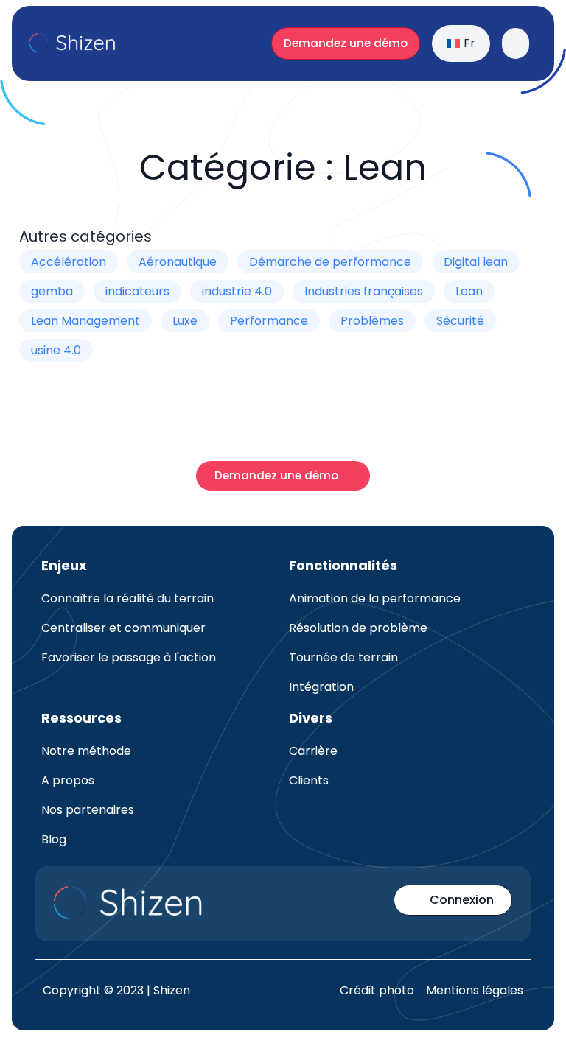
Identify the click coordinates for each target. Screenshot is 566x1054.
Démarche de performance (330, 261)
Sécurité (460, 320)
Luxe (185, 320)
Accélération (68, 261)
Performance (269, 320)
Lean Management (85, 320)
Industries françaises (363, 291)
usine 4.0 (56, 350)
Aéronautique (178, 261)
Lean (469, 291)
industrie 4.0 (237, 291)
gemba (52, 291)
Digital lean (476, 261)
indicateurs (137, 291)
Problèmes (372, 320)
